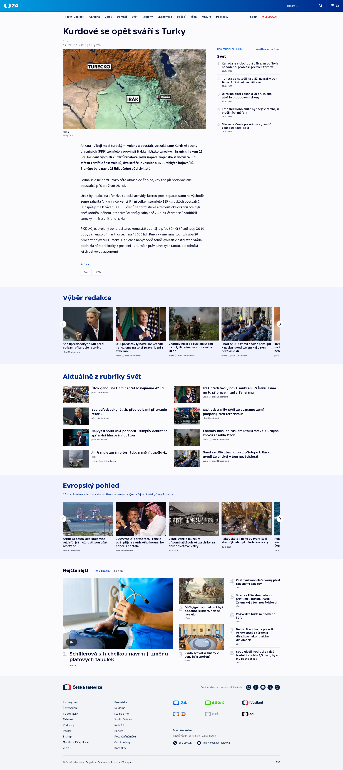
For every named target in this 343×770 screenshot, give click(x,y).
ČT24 (65, 41)
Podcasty (222, 16)
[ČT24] (11, 6)
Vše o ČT (68, 748)
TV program (70, 702)
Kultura (206, 16)
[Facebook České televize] (256, 687)
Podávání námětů (125, 736)
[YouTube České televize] (263, 687)
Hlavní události (74, 16)
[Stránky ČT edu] (248, 714)
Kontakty (120, 748)
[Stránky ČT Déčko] (179, 714)
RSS (278, 762)
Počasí (181, 16)
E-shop (67, 736)
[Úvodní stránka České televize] (83, 687)
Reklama (119, 708)
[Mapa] (134, 89)
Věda (193, 16)
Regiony (148, 16)
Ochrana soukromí (108, 762)
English (89, 762)
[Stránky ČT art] (211, 714)
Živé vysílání (70, 708)
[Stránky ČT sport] (214, 702)
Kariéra (118, 730)
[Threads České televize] (277, 687)
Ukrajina (94, 16)
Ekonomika (165, 16)
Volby (108, 16)
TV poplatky (70, 713)
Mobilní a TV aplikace (76, 742)
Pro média (120, 702)
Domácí (122, 16)
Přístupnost (127, 762)
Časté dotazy (122, 742)
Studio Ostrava (123, 719)
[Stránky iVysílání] (252, 702)
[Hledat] (321, 5)
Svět (135, 16)
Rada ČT (119, 725)
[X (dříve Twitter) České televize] (270, 687)
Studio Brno (121, 713)
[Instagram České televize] (249, 687)
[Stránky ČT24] (180, 702)
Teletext (68, 719)
